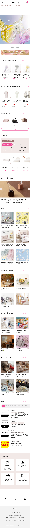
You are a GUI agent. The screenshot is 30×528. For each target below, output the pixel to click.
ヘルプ (11, 512)
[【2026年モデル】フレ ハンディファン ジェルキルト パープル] (6, 68)
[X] (15, 499)
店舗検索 (18, 512)
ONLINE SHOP (17, 405)
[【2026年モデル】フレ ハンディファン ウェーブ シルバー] (16, 68)
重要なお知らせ (25, 405)
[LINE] (25, 499)
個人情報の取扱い (17, 515)
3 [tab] (13, 48)
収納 (23, 150)
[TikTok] (5, 499)
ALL (3, 405)
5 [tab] (15, 48)
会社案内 (6, 520)
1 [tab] (10, 48)
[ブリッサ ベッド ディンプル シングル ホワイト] (16, 160)
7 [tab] (18, 48)
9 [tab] (20, 48)
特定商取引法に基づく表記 (11, 517)
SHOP (11, 405)
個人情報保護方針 (20, 517)
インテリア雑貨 (17, 150)
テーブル (10, 147)
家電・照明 (23, 147)
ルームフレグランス (7, 150)
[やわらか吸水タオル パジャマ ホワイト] (16, 94)
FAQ (14, 512)
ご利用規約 (11, 515)
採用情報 (11, 520)
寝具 (15, 144)
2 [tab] (12, 48)
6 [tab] (16, 48)
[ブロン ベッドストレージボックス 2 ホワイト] (6, 160)
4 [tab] (14, 48)
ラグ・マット (20, 144)
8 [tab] (19, 48)
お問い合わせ (22, 520)
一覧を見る (25, 60)
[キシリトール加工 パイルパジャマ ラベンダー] (6, 94)
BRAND (7, 405)
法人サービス (16, 520)
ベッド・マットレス (7, 144)
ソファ (4, 147)
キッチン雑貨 (16, 147)
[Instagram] (10, 499)
